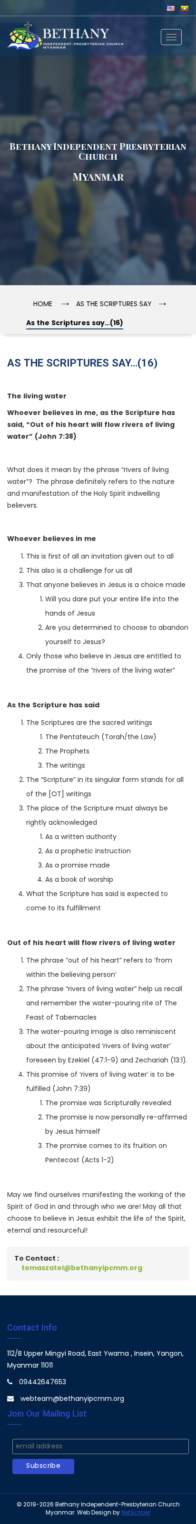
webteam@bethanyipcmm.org (72, 1399)
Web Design (94, 1512)
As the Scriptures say (114, 304)
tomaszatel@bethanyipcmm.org (81, 1268)
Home (42, 304)
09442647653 (42, 1383)
